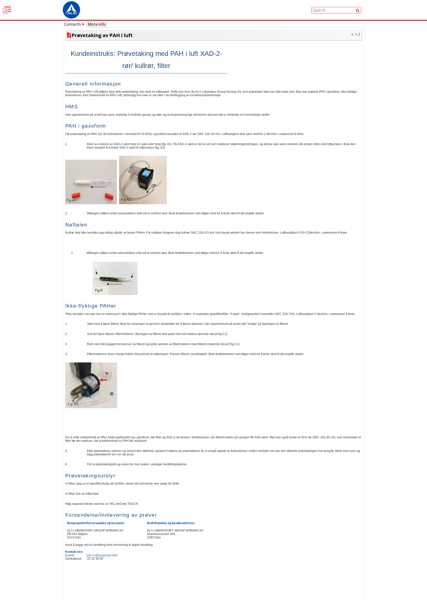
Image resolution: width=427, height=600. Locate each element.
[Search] (358, 10)
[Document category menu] (7, 10)
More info (97, 24)
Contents (74, 24)
